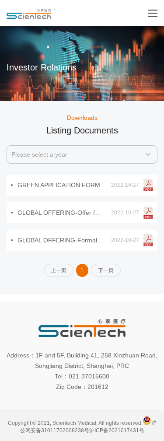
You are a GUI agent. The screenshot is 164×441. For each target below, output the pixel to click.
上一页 (58, 270)
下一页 (106, 270)
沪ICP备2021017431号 (116, 430)
